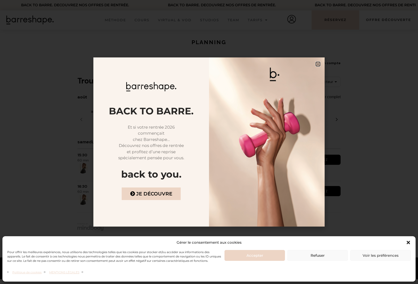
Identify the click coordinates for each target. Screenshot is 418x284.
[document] (209, 142)
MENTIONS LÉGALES (64, 272)
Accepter (254, 255)
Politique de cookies (27, 272)
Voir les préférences (381, 255)
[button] (408, 242)
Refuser (318, 255)
